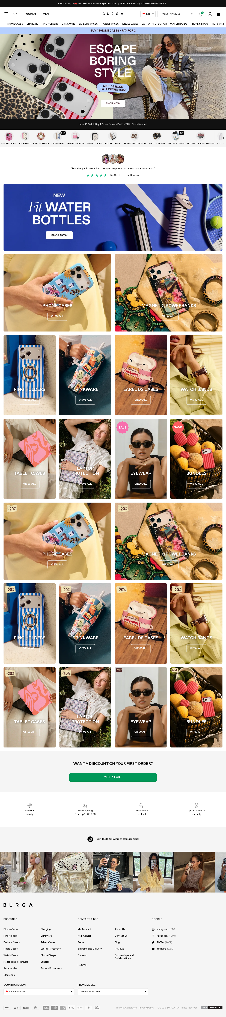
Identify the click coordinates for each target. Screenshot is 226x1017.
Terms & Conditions (126, 1008)
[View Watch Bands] (157, 136)
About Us (120, 929)
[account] (210, 14)
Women (30, 14)
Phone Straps (200, 24)
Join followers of (118, 839)
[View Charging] (24, 136)
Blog (117, 942)
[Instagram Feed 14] (72, 872)
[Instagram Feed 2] (153, 872)
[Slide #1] (119, 112)
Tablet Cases (110, 24)
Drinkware (68, 24)
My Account (84, 929)
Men (46, 14)
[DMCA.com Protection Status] (211, 1008)
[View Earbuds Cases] (75, 136)
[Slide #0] (107, 112)
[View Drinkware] (57, 136)
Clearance (9, 975)
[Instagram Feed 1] (113, 872)
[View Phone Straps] (176, 136)
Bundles (45, 962)
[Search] (15, 14)
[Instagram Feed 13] (31, 872)
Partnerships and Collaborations (124, 957)
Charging (32, 24)
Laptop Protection (154, 24)
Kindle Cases (130, 24)
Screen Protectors (51, 968)
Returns (82, 965)
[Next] (219, 24)
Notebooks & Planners (201, 144)
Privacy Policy (146, 1008)
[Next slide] (219, 138)
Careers (82, 955)
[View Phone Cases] (9, 136)
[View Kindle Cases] (112, 136)
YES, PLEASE (113, 777)
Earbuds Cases (88, 24)
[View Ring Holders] (41, 136)
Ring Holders (50, 24)
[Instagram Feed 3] (194, 872)
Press (81, 942)
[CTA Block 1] (113, 217)
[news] (201, 14)
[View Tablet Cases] (94, 136)
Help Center (84, 936)
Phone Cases (15, 24)
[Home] (113, 13)
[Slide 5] (113, 73)
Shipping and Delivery (90, 949)
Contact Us (121, 936)
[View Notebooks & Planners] (200, 136)
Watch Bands (178, 24)
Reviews (119, 949)
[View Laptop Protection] (134, 136)
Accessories (10, 968)
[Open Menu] (6, 14)
